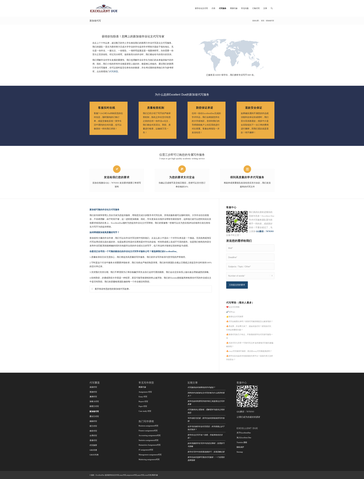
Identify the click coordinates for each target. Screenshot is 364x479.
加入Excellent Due (244, 437)
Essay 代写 (143, 397)
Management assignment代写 (150, 455)
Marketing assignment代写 (149, 459)
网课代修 (142, 387)
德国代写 (93, 421)
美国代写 (93, 387)
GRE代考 (93, 450)
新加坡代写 (95, 20)
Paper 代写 (143, 406)
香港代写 (93, 440)
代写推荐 (93, 445)
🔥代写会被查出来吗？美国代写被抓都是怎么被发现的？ (249, 321)
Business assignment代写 (148, 426)
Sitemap (240, 452)
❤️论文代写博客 (233, 307)
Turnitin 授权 (242, 442)
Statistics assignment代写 (148, 440)
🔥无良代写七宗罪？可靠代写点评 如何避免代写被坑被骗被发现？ (249, 344)
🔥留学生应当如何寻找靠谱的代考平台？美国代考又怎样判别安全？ (249, 358)
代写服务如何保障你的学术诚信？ (201, 387)
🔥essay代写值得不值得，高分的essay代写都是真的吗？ (249, 351)
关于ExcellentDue (244, 433)
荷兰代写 (93, 426)
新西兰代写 (94, 406)
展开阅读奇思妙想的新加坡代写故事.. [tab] (112, 289)
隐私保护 (240, 447)
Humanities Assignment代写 (150, 445)
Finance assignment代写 (148, 431)
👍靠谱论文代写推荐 (234, 316)
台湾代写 (93, 435)
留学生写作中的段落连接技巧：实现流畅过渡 (206, 451)
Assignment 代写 (145, 392)
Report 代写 (143, 401)
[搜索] (271, 8)
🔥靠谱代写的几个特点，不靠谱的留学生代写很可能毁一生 (249, 336)
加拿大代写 (94, 401)
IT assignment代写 (146, 450)
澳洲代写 (93, 397)
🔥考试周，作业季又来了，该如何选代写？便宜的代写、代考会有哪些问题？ (249, 328)
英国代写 (93, 392)
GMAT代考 (94, 455)
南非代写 (93, 431)
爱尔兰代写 (94, 416)
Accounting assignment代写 (150, 435)
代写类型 (113, 71)
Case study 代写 (145, 411)
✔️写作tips (230, 312)
